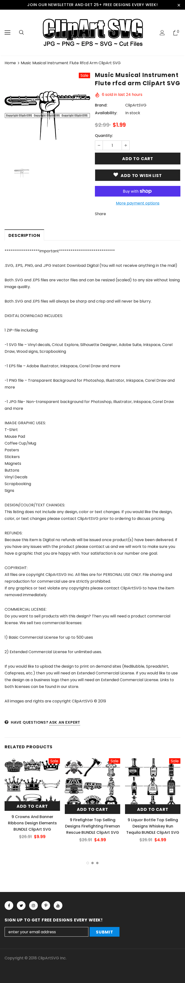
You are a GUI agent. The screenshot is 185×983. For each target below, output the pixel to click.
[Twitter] (21, 905)
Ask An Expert (64, 722)
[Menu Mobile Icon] (7, 32)
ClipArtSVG (135, 105)
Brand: (101, 105)
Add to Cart (32, 806)
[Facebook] (9, 905)
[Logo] (92, 32)
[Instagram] (33, 905)
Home (10, 63)
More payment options (137, 203)
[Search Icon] (21, 32)
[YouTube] (58, 905)
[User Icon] (162, 32)
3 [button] (97, 863)
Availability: (106, 113)
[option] (47, 115)
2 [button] (92, 863)
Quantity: (104, 135)
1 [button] (87, 863)
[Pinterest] (45, 905)
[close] (178, 4)
